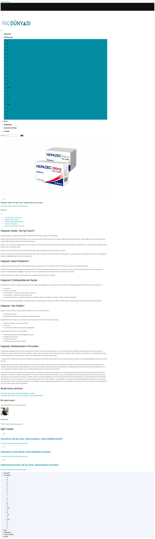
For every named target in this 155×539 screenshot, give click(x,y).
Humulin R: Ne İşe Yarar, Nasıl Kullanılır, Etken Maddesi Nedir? (32, 438)
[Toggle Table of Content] (2, 214)
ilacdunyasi (24, 206)
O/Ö (8, 88)
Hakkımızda (8, 125)
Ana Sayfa (7, 34)
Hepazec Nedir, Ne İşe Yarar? (13, 217)
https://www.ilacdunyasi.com (14, 424)
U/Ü (8, 104)
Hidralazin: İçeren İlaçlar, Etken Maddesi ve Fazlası (25, 451)
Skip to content (5, 2)
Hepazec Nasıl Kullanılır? (12, 219)
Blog (5, 121)
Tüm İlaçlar (8, 37)
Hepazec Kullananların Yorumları (14, 226)
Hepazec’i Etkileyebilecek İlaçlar (14, 221)
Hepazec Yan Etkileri (11, 223)
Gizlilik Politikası (10, 128)
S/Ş (8, 98)
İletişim (6, 131)
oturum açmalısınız (20, 405)
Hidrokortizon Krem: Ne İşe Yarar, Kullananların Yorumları (29, 464)
